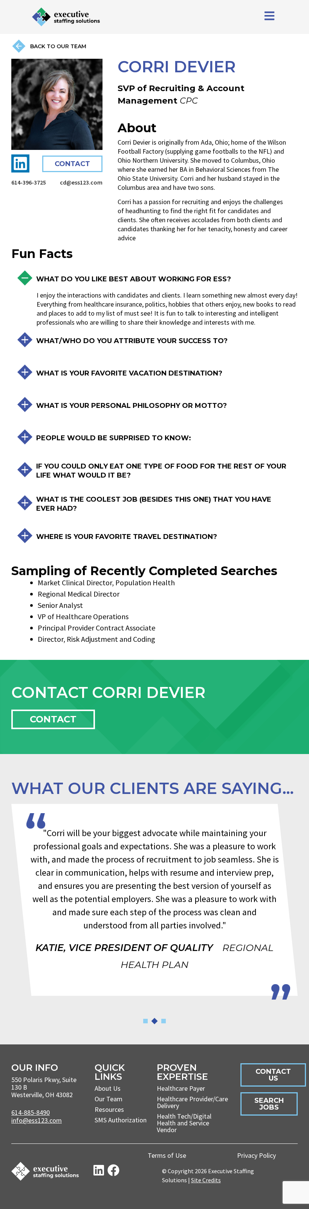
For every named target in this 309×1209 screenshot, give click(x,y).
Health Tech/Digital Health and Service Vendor (184, 1123)
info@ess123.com (36, 1120)
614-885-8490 (30, 1112)
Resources (109, 1109)
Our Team (108, 1099)
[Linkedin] (20, 163)
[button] (145, 1021)
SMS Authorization (121, 1120)
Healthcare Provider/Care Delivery (192, 1102)
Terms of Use (167, 1155)
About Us (108, 1088)
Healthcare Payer (181, 1088)
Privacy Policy (256, 1155)
